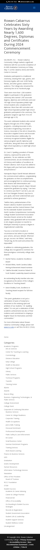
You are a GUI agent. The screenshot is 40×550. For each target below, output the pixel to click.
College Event (9, 406)
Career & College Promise (15, 495)
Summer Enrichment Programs (17, 444)
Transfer (9, 381)
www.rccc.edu (9, 327)
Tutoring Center (11, 384)
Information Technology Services (16, 470)
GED (5, 457)
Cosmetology (10, 355)
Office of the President (12, 477)
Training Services (12, 448)
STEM (6, 485)
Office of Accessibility (13, 501)
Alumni (6, 388)
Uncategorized (9, 526)
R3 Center (9, 438)
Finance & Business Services (14, 454)
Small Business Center (14, 441)
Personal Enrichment (13, 428)
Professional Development (15, 431)
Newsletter (8, 473)
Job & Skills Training (13, 425)
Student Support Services (15, 520)
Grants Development (11, 464)
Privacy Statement (27, 540)
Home (6, 337)
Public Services (11, 375)
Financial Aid (10, 498)
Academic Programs (11, 346)
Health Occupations (13, 422)
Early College (10, 362)
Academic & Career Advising (16, 491)
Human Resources (10, 467)
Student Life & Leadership (15, 516)
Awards (6, 391)
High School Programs (14, 368)
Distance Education (13, 358)
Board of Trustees (12, 479)
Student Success (10, 489)
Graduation (8, 460)
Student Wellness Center (14, 523)
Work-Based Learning (13, 451)
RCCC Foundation (10, 482)
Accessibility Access (18, 542)
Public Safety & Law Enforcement (18, 435)
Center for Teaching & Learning (17, 352)
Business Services (12, 412)
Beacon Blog (8, 394)
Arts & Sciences (11, 349)
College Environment (11, 403)
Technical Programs (13, 378)
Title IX (24, 547)
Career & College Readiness (16, 415)
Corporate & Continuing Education (16, 409)
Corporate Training (12, 418)
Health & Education (13, 365)
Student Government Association (17, 513)
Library (8, 371)
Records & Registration (14, 510)
